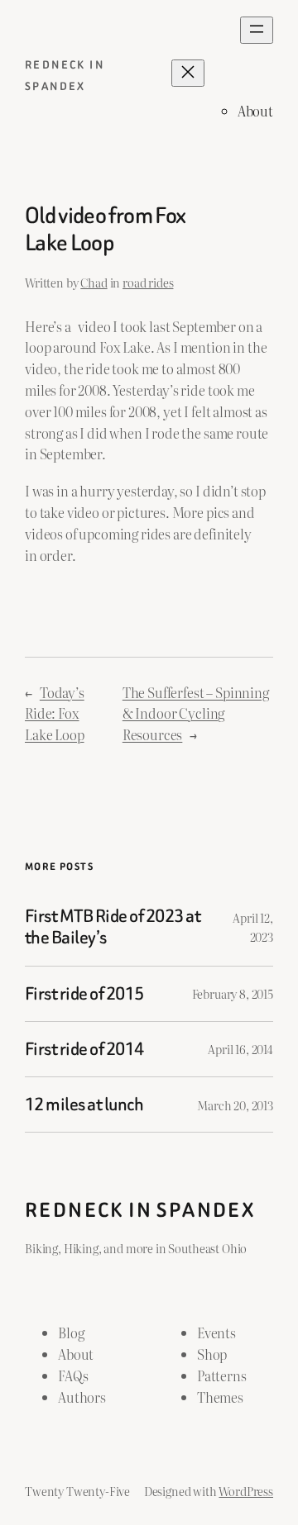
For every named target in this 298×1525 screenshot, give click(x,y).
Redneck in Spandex (140, 1209)
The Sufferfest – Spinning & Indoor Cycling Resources (196, 713)
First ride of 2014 (84, 1049)
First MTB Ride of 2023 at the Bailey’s (112, 926)
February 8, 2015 (232, 993)
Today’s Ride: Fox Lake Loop (54, 713)
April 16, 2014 (240, 1048)
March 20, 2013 (235, 1105)
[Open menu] (256, 30)
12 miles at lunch (84, 1104)
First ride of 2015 (84, 994)
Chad (93, 282)
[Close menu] (187, 73)
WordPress (246, 1490)
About (255, 111)
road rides (148, 282)
